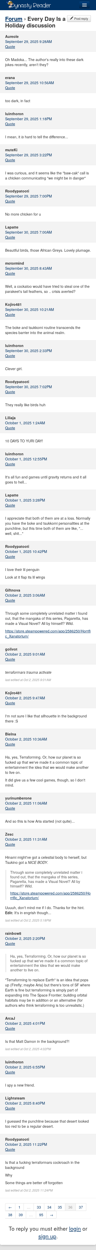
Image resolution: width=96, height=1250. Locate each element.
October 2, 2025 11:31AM (26, 839)
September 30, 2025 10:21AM (29, 309)
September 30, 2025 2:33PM (28, 350)
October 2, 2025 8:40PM (25, 1103)
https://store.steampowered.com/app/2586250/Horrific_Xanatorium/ (50, 895)
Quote (10, 46)
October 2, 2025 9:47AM (25, 697)
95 (41, 1214)
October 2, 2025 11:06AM (26, 803)
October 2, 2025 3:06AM (25, 595)
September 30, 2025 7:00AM (28, 232)
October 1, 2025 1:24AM (25, 422)
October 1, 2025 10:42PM (26, 551)
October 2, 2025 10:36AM (26, 739)
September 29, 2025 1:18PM (28, 118)
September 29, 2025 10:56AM (29, 82)
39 (21, 1214)
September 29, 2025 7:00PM (28, 196)
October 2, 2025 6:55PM (25, 1067)
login (75, 1228)
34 (49, 1207)
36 (70, 1207)
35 (60, 1207)
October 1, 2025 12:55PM (26, 458)
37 (81, 1207)
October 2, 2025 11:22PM (26, 1144)
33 (39, 1207)
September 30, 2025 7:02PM (28, 386)
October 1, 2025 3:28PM (25, 500)
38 (10, 1214)
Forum (14, 18)
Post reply (80, 18)
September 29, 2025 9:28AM (28, 41)
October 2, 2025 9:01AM (25, 654)
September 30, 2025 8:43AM (28, 268)
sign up (47, 1236)
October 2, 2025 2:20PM (25, 938)
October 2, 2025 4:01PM (25, 1023)
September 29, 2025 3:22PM (28, 154)
